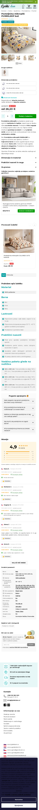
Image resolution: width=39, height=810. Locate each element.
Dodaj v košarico (25, 116)
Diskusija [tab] (10, 275)
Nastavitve (19, 799)
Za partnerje (8, 733)
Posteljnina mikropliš (8, 626)
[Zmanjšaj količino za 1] (3, 116)
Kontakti (6, 724)
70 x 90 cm (19, 603)
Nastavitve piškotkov (15, 786)
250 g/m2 (18, 606)
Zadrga (18, 595)
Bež (17, 571)
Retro (17, 593)
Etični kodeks (8, 731)
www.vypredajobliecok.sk (15, 753)
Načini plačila (8, 719)
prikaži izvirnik (17, 472)
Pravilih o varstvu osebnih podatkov (18, 794)
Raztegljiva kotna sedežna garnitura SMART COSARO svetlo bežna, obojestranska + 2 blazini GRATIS (18, 205)
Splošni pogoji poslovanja (12, 726)
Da (16, 598)
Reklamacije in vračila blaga (13, 721)
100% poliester (20, 578)
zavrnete (19, 790)
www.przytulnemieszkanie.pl (16, 755)
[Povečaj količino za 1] (12, 116)
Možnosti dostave (10, 98)
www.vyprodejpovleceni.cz (16, 750)
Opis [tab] (3, 275)
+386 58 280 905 (13, 695)
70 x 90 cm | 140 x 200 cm (23, 585)
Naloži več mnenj (19, 563)
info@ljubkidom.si (13, 700)
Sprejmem (19, 805)
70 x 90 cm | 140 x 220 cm (25, 586)
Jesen (18, 611)
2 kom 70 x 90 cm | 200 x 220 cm (25, 587)
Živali (17, 591)
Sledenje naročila (9, 714)
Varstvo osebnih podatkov (12, 728)
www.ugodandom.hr (14, 747)
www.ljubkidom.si (13, 744)
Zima (21, 611)
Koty (21, 591)
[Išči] (23, 6)
